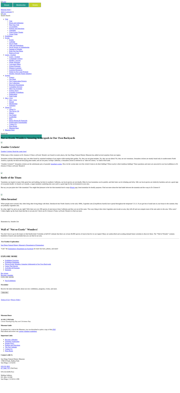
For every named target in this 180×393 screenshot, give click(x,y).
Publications (13, 94)
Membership (21, 5)
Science (7, 75)
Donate (6, 5)
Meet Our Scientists (15, 89)
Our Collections (14, 83)
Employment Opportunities (18, 122)
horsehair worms (56, 164)
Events (7, 38)
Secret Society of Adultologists (19, 47)
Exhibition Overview (12, 260)
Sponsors (8, 270)
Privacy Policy (15, 300)
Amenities (12, 30)
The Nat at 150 (14, 111)
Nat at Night (13, 43)
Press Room (13, 126)
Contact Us (13, 124)
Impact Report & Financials (18, 120)
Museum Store (5, 10)
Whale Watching (14, 62)
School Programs (14, 66)
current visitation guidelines (28, 331)
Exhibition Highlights (12, 262)
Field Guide (13, 96)
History (11, 113)
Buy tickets (4, 273)
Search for (4, 133)
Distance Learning (15, 68)
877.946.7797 (5, 368)
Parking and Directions (16, 28)
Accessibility (13, 27)
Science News (14, 90)
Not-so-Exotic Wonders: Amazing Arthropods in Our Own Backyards (28, 264)
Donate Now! (9, 343)
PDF (54, 329)
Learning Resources (15, 70)
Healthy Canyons (15, 60)
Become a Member (11, 340)
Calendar (12, 42)
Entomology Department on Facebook (20, 249)
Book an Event (14, 53)
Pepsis (72, 187)
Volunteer (12, 105)
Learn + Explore (10, 55)
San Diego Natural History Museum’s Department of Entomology (22, 245)
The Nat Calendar (11, 347)
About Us (8, 107)
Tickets (35, 5)
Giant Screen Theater (16, 32)
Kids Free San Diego (16, 51)
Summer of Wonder (15, 49)
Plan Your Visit (14, 25)
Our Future (12, 115)
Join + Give (9, 98)
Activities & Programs (12, 268)
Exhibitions (8, 36)
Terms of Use (5, 300)
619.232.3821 (5, 366)
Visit (6, 19)
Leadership (12, 117)
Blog (10, 119)
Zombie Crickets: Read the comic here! (14, 151)
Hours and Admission (16, 23)
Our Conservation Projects (18, 81)
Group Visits (13, 34)
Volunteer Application (12, 341)
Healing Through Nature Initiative (20, 74)
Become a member (7, 275)
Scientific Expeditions (16, 92)
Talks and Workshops (16, 45)
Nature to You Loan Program (18, 72)
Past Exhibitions (10, 281)
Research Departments (16, 85)
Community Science (15, 58)
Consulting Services (15, 87)
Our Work (12, 79)
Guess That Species (11, 266)
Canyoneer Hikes (15, 64)
